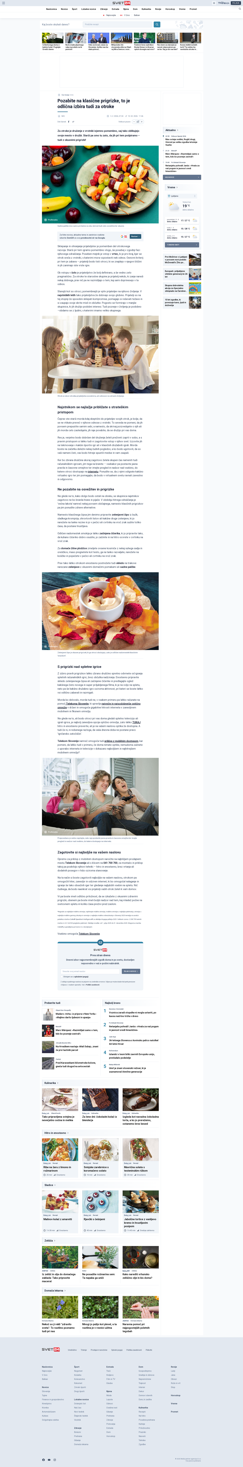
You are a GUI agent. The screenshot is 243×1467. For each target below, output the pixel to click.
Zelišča (49, 1240)
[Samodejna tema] (214, 3)
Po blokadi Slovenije (116, 1023)
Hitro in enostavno (55, 1133)
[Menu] (3, 3)
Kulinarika (50, 1083)
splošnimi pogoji (81, 977)
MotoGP (58, 1026)
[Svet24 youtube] (49, 1459)
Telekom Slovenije (89, 933)
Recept (55, 1163)
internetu (93, 471)
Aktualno (170, 130)
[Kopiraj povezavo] (73, 122)
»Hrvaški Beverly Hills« (63, 1043)
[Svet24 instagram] (54, 1459)
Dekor (84, 1271)
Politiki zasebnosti (92, 985)
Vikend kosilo (56, 1113)
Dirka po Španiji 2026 (178, 136)
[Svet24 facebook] (43, 1459)
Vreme (171, 187)
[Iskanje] (240, 9)
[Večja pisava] (141, 121)
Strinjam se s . (76, 977)
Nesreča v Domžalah (116, 1009)
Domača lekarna (54, 1290)
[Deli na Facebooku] (69, 122)
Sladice (49, 1185)
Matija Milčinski (114, 1064)
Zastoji (58, 1059)
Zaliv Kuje (112, 1037)
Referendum (113, 1050)
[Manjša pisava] (134, 121)
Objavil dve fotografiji (63, 1010)
